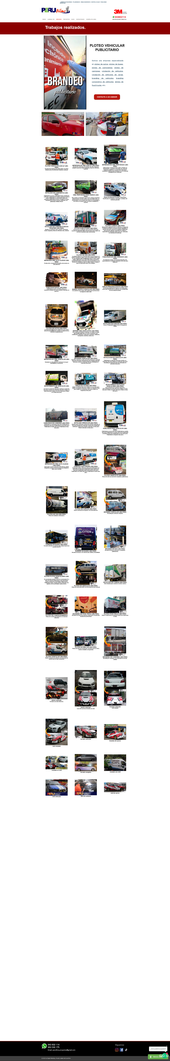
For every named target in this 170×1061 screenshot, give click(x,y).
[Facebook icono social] (121, 1050)
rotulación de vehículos (112, 71)
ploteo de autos (101, 64)
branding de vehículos (103, 78)
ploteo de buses (116, 64)
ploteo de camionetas (102, 68)
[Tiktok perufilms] (126, 1050)
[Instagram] (117, 1050)
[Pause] (46, 107)
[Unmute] (49, 107)
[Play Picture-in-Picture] (81, 107)
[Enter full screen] (84, 107)
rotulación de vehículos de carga (107, 75)
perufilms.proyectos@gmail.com (64, 1050)
